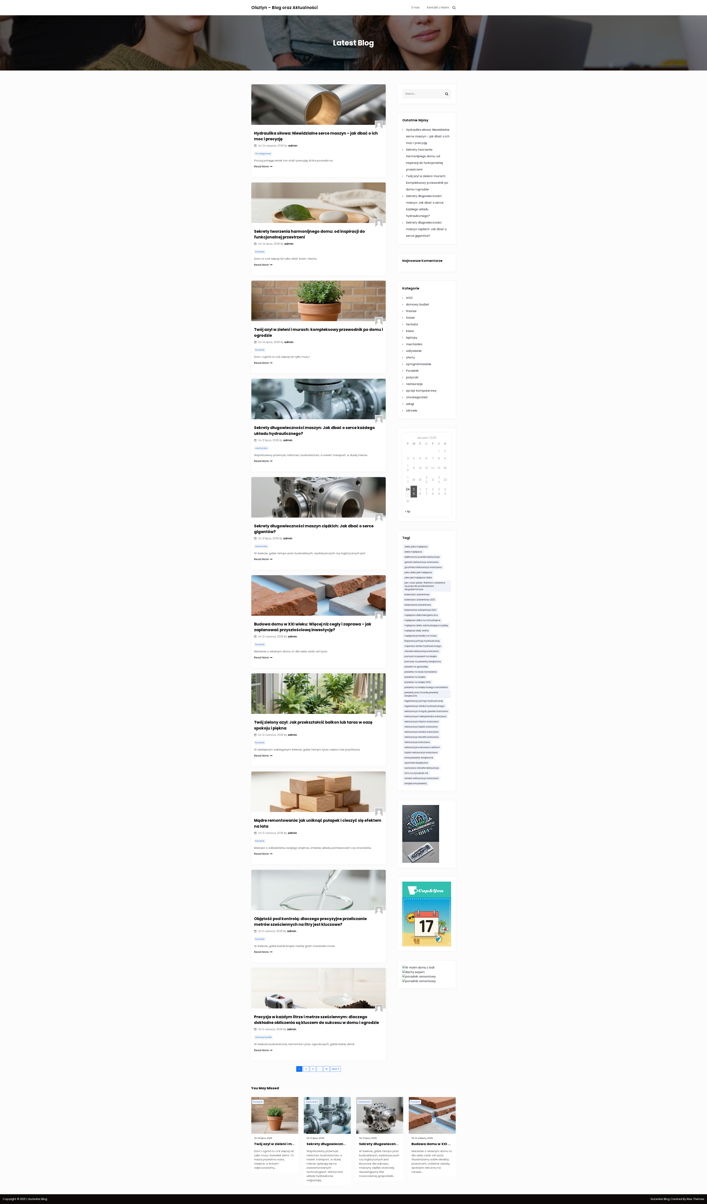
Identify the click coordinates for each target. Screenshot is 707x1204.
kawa (410, 331)
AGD (409, 298)
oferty (410, 357)
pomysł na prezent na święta (420, 656)
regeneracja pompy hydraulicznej (423, 700)
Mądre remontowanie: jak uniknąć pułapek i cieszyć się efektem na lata (317, 823)
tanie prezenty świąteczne (418, 757)
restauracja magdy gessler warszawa (426, 711)
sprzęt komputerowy (421, 391)
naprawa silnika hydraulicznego (422, 646)
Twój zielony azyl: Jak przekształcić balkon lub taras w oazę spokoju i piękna (313, 725)
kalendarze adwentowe (417, 604)
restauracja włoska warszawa (421, 731)
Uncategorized (263, 153)
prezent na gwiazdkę (416, 666)
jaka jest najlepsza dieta (418, 577)
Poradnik (259, 251)
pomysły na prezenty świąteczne (422, 661)
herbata (412, 324)
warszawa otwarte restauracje (421, 767)
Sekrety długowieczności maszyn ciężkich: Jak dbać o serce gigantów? (314, 529)
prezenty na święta (414, 677)
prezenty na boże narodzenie (420, 671)
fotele (410, 318)
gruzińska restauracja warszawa (423, 567)
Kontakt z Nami (438, 7)
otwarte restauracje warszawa (421, 651)
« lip (407, 511)
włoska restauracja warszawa (421, 778)
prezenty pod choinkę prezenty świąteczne (421, 694)
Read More (261, 166)
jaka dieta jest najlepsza (418, 572)
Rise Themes (695, 1199)
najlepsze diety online (416, 630)
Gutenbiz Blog (660, 1199)
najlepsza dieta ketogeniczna (421, 615)
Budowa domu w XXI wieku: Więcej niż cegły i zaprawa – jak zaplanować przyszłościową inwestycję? (312, 627)
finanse (411, 311)
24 (408, 489)
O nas (415, 7)
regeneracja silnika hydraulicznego (424, 706)
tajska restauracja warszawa (421, 752)
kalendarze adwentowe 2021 (420, 609)
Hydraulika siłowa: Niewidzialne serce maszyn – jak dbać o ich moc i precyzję (316, 136)
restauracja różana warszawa (421, 721)
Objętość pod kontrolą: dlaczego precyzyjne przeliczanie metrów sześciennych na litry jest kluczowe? (310, 921)
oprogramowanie (418, 364)
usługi (410, 404)
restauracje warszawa (417, 742)
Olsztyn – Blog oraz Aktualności (284, 7)
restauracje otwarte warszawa (421, 737)
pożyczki (412, 377)
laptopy (411, 337)
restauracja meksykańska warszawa (425, 716)
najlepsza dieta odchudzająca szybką (426, 625)
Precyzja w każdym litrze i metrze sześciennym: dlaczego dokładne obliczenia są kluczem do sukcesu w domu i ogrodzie (316, 1019)
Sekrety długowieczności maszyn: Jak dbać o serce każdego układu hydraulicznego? (314, 430)
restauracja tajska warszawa (421, 726)
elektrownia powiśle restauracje (421, 556)
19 (326, 1069)
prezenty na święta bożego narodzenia (426, 687)
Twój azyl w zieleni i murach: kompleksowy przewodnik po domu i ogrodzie (318, 332)
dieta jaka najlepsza (416, 546)
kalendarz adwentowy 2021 (419, 599)
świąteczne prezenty (415, 783)
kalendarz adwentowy (417, 594)
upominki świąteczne (416, 762)
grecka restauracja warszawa (421, 562)
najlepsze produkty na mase (420, 635)
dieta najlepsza (413, 551)
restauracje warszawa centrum (422, 747)
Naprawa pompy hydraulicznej (421, 640)
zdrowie (411, 410)
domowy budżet (263, 1037)
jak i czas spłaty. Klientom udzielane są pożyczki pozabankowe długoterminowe (424, 586)
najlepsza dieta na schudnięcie (422, 620)
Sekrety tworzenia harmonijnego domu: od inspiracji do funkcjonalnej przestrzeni (309, 234)
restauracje (414, 384)
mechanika (261, 448)
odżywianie (414, 351)
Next (334, 1069)
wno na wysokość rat (416, 773)
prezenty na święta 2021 (417, 682)
